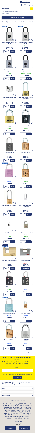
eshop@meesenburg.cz (10, 384)
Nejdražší (20, 22)
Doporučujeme (6, 22)
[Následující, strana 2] (31, 353)
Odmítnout (11, 428)
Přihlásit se (17, 377)
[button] (8, 51)
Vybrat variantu (25, 268)
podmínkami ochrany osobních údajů (24, 374)
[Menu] (8, 2)
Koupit (12, 51)
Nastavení (17, 424)
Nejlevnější (13, 22)
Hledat (31, 8)
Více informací (17, 421)
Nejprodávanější (27, 22)
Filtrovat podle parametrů (17, 17)
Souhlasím (24, 428)
